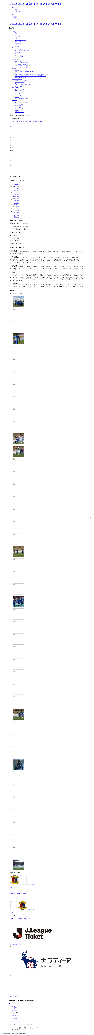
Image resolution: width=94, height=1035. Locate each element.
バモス (17, 53)
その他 (17, 46)
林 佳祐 (16, 189)
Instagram (14, 16)
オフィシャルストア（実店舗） (23, 84)
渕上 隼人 (16, 184)
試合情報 (17, 37)
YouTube (14, 18)
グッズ (17, 38)
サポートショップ (19, 82)
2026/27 (17, 70)
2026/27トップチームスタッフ (23, 50)
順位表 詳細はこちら (15, 996)
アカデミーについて (20, 89)
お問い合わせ (15, 1015)
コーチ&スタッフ (19, 92)
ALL (16, 9)
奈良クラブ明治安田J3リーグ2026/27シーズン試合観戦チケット (31, 74)
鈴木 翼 (16, 198)
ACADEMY (15, 87)
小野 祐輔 (16, 206)
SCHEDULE (15, 68)
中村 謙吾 (16, 200)
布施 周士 (16, 203)
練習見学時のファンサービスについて (25, 71)
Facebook (14, 17)
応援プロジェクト (19, 112)
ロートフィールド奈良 (21, 67)
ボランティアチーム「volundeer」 (24, 56)
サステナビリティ (19, 109)
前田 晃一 (16, 190)
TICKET (14, 73)
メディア (17, 12)
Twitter (13, 14)
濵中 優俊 (16, 215)
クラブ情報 (18, 107)
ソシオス (17, 52)
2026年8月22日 (31, 884)
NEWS (13, 7)
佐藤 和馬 (16, 210)
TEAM (13, 47)
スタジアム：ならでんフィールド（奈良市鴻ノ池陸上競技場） (26, 121)
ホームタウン (18, 43)
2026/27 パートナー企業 (21, 102)
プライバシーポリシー (17, 1021)
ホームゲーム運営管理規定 (22, 62)
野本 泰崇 (16, 194)
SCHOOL (14, 100)
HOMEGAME (15, 59)
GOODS (14, 83)
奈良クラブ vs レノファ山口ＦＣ (19, 893)
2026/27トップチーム (20, 49)
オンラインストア (19, 86)
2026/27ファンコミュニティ (22, 80)
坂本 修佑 (16, 212)
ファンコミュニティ (20, 40)
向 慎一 (16, 204)
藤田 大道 (16, 196)
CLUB (13, 101)
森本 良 (16, 192)
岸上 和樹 (16, 186)
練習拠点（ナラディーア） (22, 98)
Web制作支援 (18, 110)
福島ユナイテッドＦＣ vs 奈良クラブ (20, 919)
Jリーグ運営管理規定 (20, 64)
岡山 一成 (16, 217)
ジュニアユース (19, 95)
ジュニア (17, 94)
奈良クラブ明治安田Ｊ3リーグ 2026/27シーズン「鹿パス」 (30, 76)
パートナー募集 (19, 104)
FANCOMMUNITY (17, 79)
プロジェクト (18, 90)
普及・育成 (18, 41)
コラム (17, 44)
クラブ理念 (18, 105)
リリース (17, 10)
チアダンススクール (20, 55)
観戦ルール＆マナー (20, 61)
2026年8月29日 (31, 909)
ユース (17, 97)
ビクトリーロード (19, 58)
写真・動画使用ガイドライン (22, 65)
